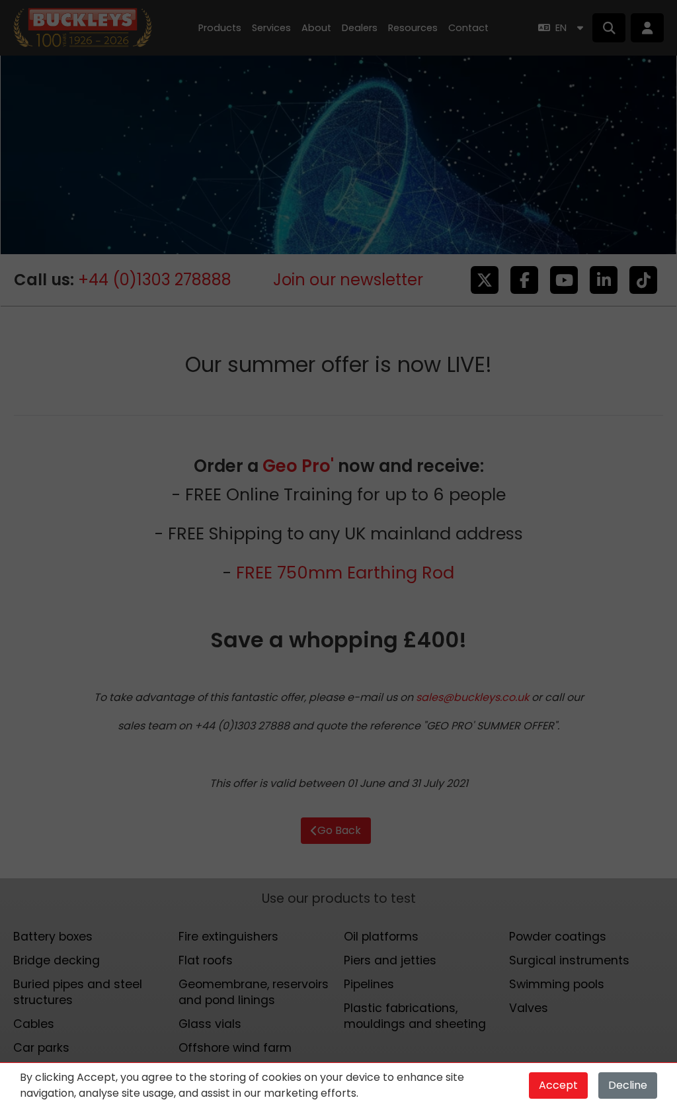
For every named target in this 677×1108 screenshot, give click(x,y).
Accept (558, 1085)
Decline (627, 1085)
